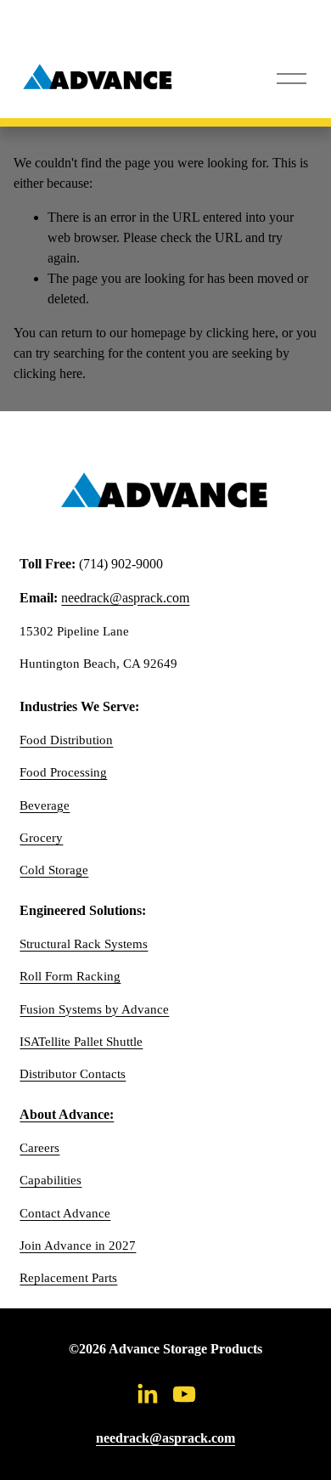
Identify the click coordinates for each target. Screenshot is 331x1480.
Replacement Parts (68, 1278)
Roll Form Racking (70, 976)
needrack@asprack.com (125, 597)
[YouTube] (184, 1394)
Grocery (41, 838)
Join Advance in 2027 (78, 1245)
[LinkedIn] (147, 1394)
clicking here (240, 332)
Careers (39, 1148)
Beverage (45, 805)
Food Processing (63, 772)
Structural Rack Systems (84, 944)
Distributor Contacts (73, 1074)
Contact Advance (65, 1213)
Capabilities (50, 1180)
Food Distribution (66, 740)
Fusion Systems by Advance (94, 1009)
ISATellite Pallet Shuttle (81, 1041)
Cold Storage (54, 870)
